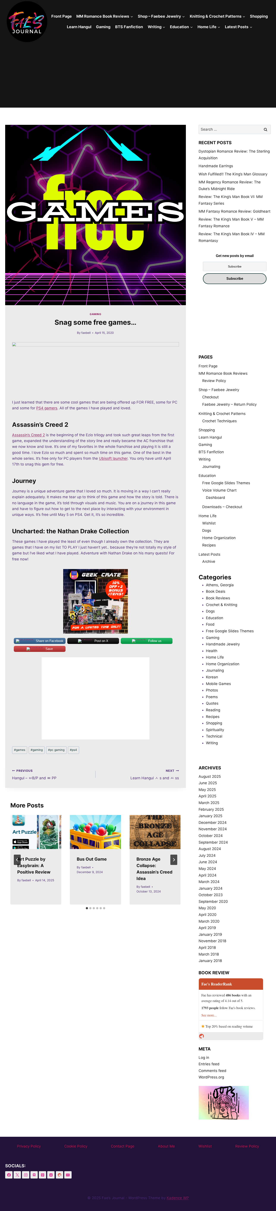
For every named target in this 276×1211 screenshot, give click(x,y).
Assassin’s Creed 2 (28, 435)
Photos (212, 690)
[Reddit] (51, 1175)
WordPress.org (211, 1077)
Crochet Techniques (219, 421)
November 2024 (213, 829)
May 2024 (207, 868)
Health (211, 651)
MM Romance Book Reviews (223, 373)
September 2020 (213, 901)
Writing (204, 459)
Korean (212, 677)
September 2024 (213, 842)
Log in (204, 1057)
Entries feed (209, 1064)
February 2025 (211, 809)
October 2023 (211, 895)
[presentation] (35, 832)
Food (210, 624)
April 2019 (207, 928)
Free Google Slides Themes (226, 483)
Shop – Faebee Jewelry (219, 390)
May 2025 (207, 789)
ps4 (73, 750)
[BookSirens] (59, 1175)
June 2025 (208, 783)
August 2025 (210, 776)
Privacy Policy (29, 1146)
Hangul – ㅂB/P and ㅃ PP (34, 774)
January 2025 (210, 816)
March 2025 (209, 803)
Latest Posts (209, 554)
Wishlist (209, 523)
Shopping (259, 16)
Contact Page (122, 1146)
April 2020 (207, 915)
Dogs (206, 530)
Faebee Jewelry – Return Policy (229, 404)
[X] (17, 1175)
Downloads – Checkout (222, 507)
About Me (166, 1146)
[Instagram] (25, 1175)
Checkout (210, 397)
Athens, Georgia (220, 585)
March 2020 (209, 921)
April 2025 (207, 796)
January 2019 (210, 934)
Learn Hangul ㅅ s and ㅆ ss (154, 774)
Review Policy (214, 381)
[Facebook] (9, 1175)
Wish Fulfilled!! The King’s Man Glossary (233, 174)
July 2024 (207, 855)
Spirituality (215, 730)
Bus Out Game (92, 859)
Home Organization (219, 538)
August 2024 (210, 849)
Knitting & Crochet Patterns (222, 413)
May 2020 (207, 908)
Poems (212, 697)
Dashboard (215, 497)
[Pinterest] (42, 1175)
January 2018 (210, 961)
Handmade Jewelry (223, 644)
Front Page (61, 16)
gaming (37, 750)
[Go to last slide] (17, 860)
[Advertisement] (138, 75)
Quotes (212, 703)
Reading (213, 710)
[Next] (173, 860)
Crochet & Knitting (221, 605)
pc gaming (56, 750)
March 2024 (209, 882)
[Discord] (34, 1175)
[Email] (68, 1175)
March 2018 (209, 954)
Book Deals (215, 591)
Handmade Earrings (216, 166)
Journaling (211, 466)
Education (207, 475)
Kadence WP (178, 1198)
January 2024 (211, 888)
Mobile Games (218, 684)
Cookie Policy (75, 1146)
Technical (214, 736)
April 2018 (207, 947)
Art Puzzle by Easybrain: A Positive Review (33, 866)
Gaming (103, 27)
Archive (208, 561)
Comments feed (212, 1071)
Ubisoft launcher (113, 458)
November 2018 (212, 941)
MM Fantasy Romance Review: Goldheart (234, 211)
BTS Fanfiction (129, 27)
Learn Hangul (79, 27)
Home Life (207, 516)
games (19, 750)
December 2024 (213, 822)
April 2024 (207, 875)
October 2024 (211, 836)
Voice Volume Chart (219, 490)
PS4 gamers (46, 408)
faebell (86, 332)
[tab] (87, 908)
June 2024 (208, 862)
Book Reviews (218, 598)
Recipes (209, 545)
